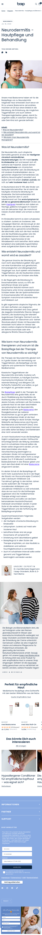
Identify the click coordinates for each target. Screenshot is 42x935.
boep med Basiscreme (29, 655)
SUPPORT (6, 819)
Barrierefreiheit (32, 877)
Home (3, 11)
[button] (11, 727)
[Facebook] (4, 888)
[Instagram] (8, 888)
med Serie (32, 663)
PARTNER (6, 811)
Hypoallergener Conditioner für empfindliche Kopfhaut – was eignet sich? (18, 779)
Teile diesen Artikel (10, 49)
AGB (24, 877)
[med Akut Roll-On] (30, 710)
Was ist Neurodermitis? (13, 130)
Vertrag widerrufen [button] (12, 882)
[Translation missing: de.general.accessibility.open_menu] (2, 4)
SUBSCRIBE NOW (11, 930)
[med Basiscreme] (11, 710)
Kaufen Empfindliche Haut (21, 697)
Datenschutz (16, 877)
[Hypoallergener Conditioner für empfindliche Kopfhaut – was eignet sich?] (19, 761)
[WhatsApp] (3, 52)
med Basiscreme (9, 725)
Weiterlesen (6, 786)
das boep (5, 722)
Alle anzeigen (21, 746)
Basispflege (10, 392)
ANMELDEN (17, 867)
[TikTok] (18, 888)
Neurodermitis (7, 21)
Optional (4, 858)
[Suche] (36, 4)
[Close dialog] (40, 908)
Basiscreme (28, 409)
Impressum (6, 877)
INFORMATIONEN (10, 804)
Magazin (10, 11)
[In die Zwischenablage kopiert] (6, 52)
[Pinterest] (13, 888)
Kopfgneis (11, 204)
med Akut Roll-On (28, 725)
